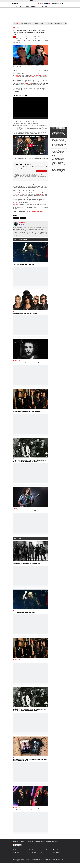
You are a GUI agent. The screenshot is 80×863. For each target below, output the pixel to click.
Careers (41, 852)
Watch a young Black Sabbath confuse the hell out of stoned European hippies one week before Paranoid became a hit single (58, 153)
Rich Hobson (20, 36)
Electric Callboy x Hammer (25, 23)
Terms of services (28, 174)
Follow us (39, 70)
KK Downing (28, 83)
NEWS (17, 6)
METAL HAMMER (45, 0)
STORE (46, 6)
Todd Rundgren (41, 194)
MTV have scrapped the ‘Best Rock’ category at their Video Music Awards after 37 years (58, 170)
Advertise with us (56, 852)
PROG (50, 0)
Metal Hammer (26, 36)
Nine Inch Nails (16, 76)
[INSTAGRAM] (22, 224)
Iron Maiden (15, 204)
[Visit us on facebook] (45, 3)
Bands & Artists (16, 27)
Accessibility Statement (31, 852)
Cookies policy (16, 852)
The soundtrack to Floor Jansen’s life (54, 23)
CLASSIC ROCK (37, 0)
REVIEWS (27, 6)
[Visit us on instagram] (49, 3)
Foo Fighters (19, 194)
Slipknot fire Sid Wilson (39, 23)
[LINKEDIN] (24, 224)
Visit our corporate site (53, 841)
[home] (13, 6)
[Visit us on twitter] (47, 3)
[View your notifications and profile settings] (62, 3)
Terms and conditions (44, 849)
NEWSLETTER (40, 6)
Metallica (44, 75)
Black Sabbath (39, 75)
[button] (66, 3)
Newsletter (46, 70)
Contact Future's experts (31, 849)
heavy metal (17, 75)
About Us (15, 849)
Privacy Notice (16, 175)
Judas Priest (31, 76)
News (14, 36)
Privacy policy (56, 849)
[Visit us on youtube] (50, 3)
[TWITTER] (20, 224)
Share (16, 70)
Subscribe (54, 3)
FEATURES (22, 6)
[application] (30, 107)
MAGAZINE (33, 6)
